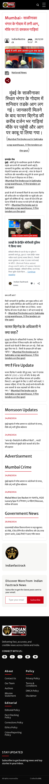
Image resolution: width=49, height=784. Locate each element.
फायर (7, 339)
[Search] (37, 4)
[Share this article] (8, 80)
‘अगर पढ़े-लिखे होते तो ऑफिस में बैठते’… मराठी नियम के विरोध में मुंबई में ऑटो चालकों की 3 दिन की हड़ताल (23, 443)
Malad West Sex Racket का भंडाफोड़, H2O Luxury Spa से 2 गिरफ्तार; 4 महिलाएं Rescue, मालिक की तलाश (24, 501)
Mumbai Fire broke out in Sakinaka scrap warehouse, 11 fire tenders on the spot (25, 145)
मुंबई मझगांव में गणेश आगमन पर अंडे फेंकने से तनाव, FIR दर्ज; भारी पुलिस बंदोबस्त (23, 425)
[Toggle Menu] (44, 5)
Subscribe (35, 600)
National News (19, 72)
